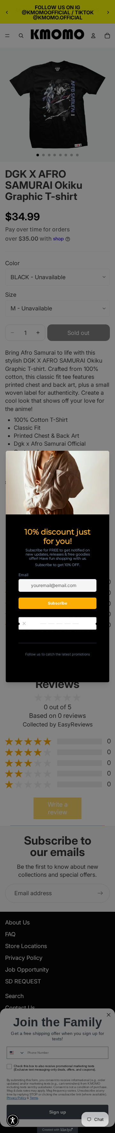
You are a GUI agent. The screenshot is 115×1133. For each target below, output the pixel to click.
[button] (12, 1120)
